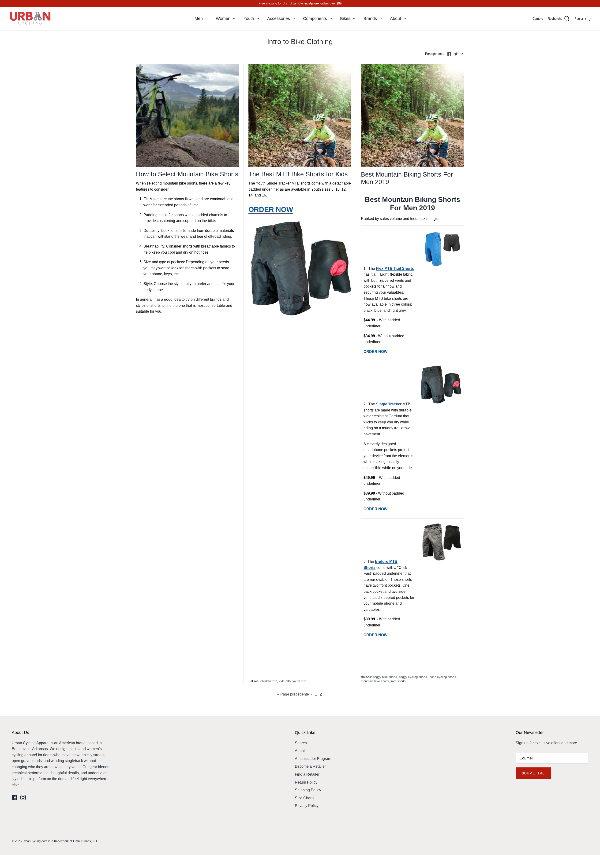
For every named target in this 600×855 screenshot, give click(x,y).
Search (301, 743)
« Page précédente (293, 694)
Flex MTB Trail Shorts (395, 268)
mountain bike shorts (375, 681)
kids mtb (285, 681)
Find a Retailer (307, 774)
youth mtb (299, 681)
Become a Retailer (310, 766)
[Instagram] (23, 797)
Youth (249, 18)
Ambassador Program (313, 759)
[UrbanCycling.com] (30, 19)
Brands (370, 18)
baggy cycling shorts (413, 677)
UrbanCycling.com (34, 841)
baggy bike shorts (385, 677)
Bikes (345, 18)
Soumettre (533, 773)
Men (199, 18)
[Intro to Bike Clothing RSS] (461, 54)
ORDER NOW (375, 352)
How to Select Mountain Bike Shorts (187, 174)
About (395, 18)
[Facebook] (14, 797)
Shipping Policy (308, 790)
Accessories (278, 18)
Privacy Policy (307, 806)
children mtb (268, 681)
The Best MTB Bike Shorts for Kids (298, 174)
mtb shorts (398, 681)
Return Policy (306, 782)
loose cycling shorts (442, 677)
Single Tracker (388, 404)
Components (315, 18)
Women (223, 18)
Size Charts (304, 798)
